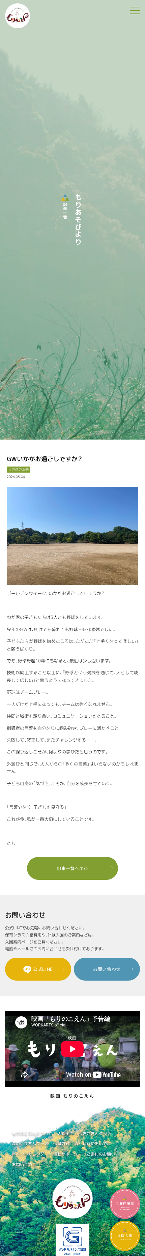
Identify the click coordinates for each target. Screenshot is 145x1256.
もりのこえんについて (32, 1133)
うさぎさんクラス (95, 1133)
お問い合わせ (107, 969)
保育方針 (61, 1143)
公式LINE (43, 969)
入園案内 (65, 1133)
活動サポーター (67, 1154)
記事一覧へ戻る (72, 868)
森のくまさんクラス (30, 1143)
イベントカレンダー (30, 1154)
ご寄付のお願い (101, 1154)
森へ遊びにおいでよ (93, 1143)
